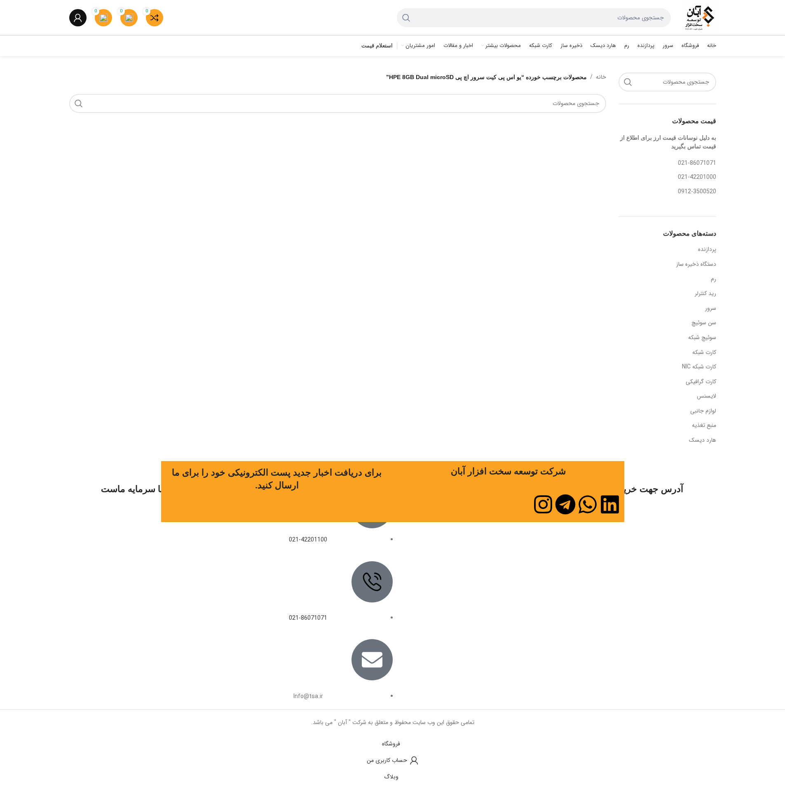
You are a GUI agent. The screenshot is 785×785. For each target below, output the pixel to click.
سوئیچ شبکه (702, 337)
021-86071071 (697, 163)
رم (713, 279)
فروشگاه (451, 536)
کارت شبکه (704, 352)
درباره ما (536, 536)
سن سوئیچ (703, 322)
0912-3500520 (697, 191)
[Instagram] (543, 504)
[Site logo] (699, 17)
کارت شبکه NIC (699, 366)
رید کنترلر (705, 293)
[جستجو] (406, 17)
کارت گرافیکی (701, 381)
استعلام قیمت (377, 45)
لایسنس (706, 396)
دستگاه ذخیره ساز (696, 264)
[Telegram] (565, 504)
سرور (710, 308)
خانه (601, 77)
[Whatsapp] (587, 504)
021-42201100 (308, 539)
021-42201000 (697, 177)
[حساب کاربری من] (78, 17)
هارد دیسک (702, 440)
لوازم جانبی (703, 410)
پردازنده (707, 249)
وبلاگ (454, 551)
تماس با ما (532, 551)
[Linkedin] (610, 504)
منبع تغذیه (704, 425)
